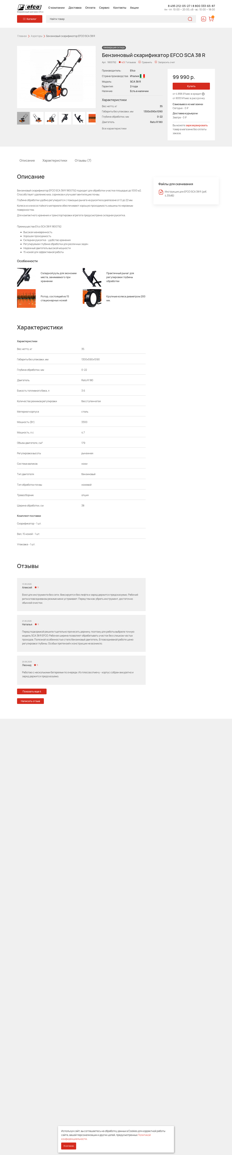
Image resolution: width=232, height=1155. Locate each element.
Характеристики (54, 160)
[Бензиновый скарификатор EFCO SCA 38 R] (23, 118)
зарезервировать (197, 125)
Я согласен (69, 1146)
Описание (27, 160)
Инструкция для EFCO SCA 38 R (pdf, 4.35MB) (186, 193)
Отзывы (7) (83, 160)
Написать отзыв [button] (30, 701)
